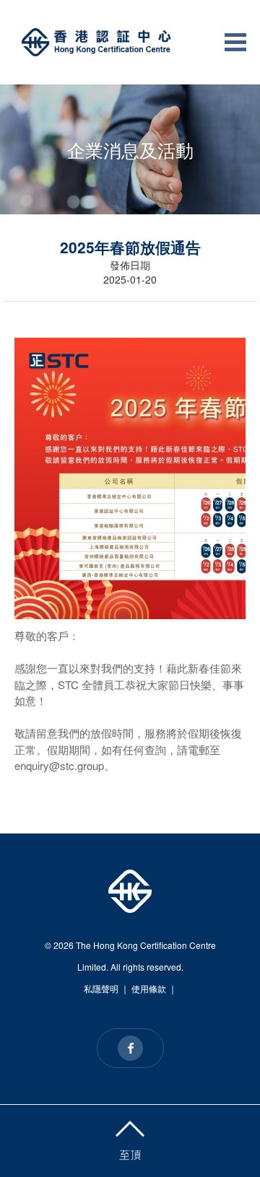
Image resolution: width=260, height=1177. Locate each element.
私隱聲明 (101, 988)
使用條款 (148, 988)
